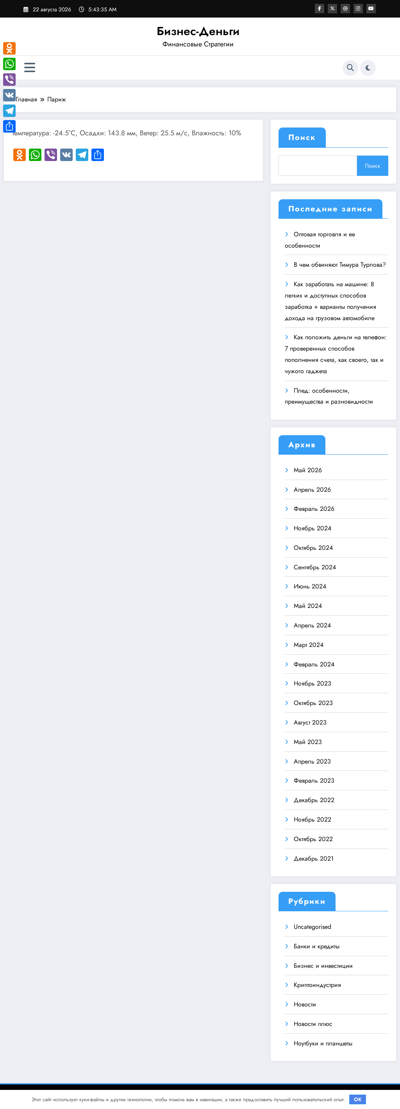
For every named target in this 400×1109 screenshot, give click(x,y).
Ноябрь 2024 (312, 528)
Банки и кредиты (316, 946)
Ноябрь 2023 (312, 683)
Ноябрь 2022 (312, 819)
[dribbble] (345, 8)
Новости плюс (313, 1023)
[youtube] (371, 8)
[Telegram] (9, 111)
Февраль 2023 (314, 780)
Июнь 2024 (310, 586)
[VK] (9, 95)
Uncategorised (312, 926)
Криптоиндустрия (317, 984)
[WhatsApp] (9, 64)
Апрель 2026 (312, 489)
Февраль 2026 (314, 508)
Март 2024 (308, 644)
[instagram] (358, 8)
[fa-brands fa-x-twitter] (332, 8)
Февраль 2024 (314, 664)
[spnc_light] (368, 68)
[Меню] (30, 68)
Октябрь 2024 (313, 547)
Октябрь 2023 (313, 702)
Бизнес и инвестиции (323, 965)
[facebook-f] (319, 8)
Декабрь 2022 (314, 799)
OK (358, 1099)
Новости (305, 1004)
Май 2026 (308, 470)
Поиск (302, 137)
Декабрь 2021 (314, 858)
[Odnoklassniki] (9, 48)
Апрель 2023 (312, 761)
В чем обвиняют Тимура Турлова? (340, 264)
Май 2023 (308, 741)
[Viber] (9, 79)
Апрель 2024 (312, 625)
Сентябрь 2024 (315, 567)
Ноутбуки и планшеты (323, 1043)
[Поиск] (350, 68)
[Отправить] (9, 126)
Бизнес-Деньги (198, 31)
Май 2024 (308, 605)
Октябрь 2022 (313, 838)
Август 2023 (310, 722)
